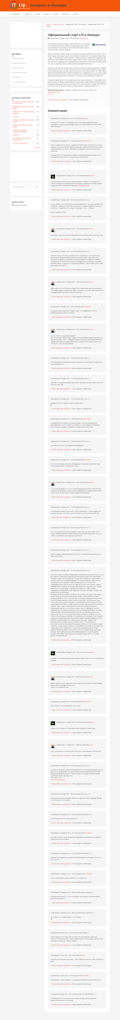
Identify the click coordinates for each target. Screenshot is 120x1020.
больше (37, 147)
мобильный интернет (54, 92)
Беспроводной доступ (19, 63)
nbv (83, 955)
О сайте (55, 14)
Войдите (51, 100)
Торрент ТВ (16, 135)
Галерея (46, 14)
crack (90, 229)
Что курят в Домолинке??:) (20, 143)
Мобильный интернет (20, 72)
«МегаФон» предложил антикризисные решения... (20, 130)
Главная (48, 24)
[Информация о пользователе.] (53, 177)
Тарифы (26, 13)
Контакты (65, 14)
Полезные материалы (20, 82)
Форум (37, 14)
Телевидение (17, 77)
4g (51, 94)
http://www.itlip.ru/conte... (83, 185)
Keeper (91, 175)
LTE (49, 94)
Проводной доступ (18, 58)
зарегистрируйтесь (62, 100)
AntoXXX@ (85, 38)
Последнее (14, 13)
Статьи (75, 14)
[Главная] (20, 5)
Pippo (85, 118)
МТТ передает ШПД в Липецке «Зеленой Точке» (22, 139)
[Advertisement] (26, 35)
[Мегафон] (99, 44)
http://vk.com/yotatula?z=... (58, 780)
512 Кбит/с (16, 116)
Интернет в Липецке (48, 5)
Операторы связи (18, 68)
